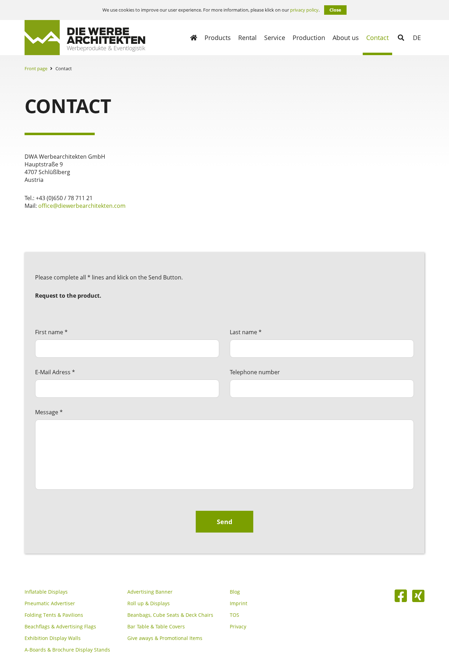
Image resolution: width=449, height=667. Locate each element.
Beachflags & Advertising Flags (60, 626)
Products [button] (218, 37)
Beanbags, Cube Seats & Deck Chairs (170, 615)
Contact (377, 37)
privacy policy (304, 10)
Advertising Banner (150, 592)
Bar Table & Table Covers (156, 626)
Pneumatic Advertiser (50, 603)
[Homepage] (194, 37)
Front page (36, 68)
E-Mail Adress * (55, 372)
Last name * (246, 332)
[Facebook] (401, 596)
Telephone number (255, 372)
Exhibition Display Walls (53, 638)
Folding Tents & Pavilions (54, 615)
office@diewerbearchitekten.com (82, 206)
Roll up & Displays (148, 603)
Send (224, 521)
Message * (49, 412)
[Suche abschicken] (401, 37)
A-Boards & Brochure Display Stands (67, 650)
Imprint (238, 603)
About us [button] (346, 37)
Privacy (238, 626)
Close (335, 10)
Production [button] (309, 37)
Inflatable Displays (46, 592)
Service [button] (274, 37)
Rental (247, 37)
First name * (51, 332)
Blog (235, 592)
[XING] (418, 596)
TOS (234, 615)
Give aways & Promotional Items (164, 638)
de (417, 37)
